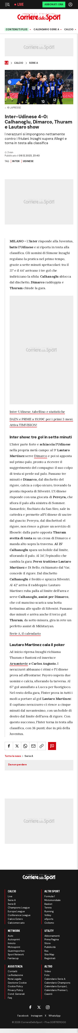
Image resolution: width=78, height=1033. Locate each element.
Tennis (48, 907)
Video (47, 971)
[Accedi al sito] (70, 4)
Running (49, 911)
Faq (10, 997)
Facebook (23, 1015)
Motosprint (14, 947)
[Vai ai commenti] (52, 746)
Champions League (19, 907)
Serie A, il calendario (25, 633)
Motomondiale (52, 900)
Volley (47, 915)
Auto (10, 935)
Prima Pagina (51, 939)
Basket (48, 904)
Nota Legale (14, 978)
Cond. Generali (16, 994)
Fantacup (13, 958)
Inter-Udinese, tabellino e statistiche (37, 412)
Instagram (36, 1015)
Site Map (49, 954)
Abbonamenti (52, 935)
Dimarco (40, 456)
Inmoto (12, 943)
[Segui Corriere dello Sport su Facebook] (30, 1007)
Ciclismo (49, 922)
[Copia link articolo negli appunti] (42, 746)
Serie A (33, 63)
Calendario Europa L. (56, 986)
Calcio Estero (15, 919)
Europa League (16, 911)
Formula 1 (49, 896)
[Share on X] (17, 746)
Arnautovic (19, 663)
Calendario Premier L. (56, 990)
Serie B (12, 904)
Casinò (48, 994)
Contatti (12, 971)
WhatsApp (55, 1015)
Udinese (28, 161)
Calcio (69, 29)
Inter (16, 161)
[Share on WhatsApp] (25, 746)
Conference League (19, 915)
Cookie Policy (15, 986)
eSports (48, 919)
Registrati (49, 958)
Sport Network (16, 954)
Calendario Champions (57, 982)
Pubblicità (50, 947)
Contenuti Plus (17, 29)
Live (20, 5)
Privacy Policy (15, 990)
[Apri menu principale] (7, 4)
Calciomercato (16, 922)
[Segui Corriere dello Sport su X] (39, 1007)
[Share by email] (33, 746)
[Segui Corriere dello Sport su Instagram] (48, 1007)
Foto (47, 975)
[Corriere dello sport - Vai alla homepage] (38, 17)
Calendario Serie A (46, 29)
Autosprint (14, 939)
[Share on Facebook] (9, 746)
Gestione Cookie (17, 982)
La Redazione (15, 975)
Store (47, 943)
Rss (46, 950)
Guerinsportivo (16, 950)
